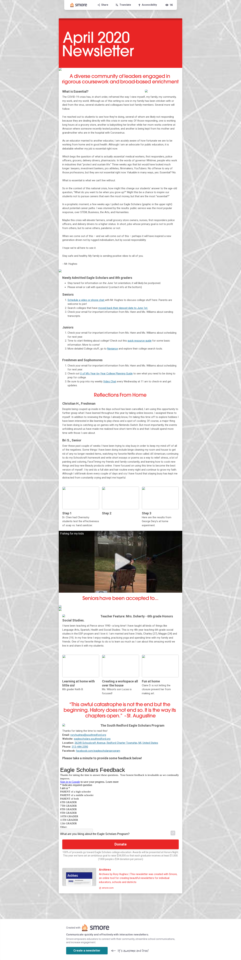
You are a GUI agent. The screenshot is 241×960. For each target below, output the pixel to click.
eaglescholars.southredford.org (92, 738)
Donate (121, 844)
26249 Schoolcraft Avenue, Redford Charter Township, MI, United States (116, 742)
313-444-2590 (80, 746)
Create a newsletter (86, 950)
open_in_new (172, 833)
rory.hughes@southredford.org (88, 734)
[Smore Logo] (78, 5)
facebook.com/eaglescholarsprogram (98, 750)
